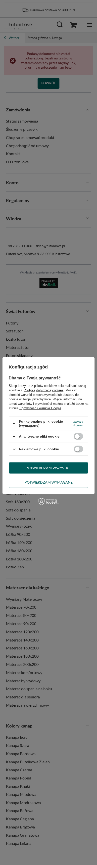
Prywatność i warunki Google (40, 408)
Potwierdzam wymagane (49, 482)
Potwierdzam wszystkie (48, 468)
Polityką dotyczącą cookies (43, 390)
